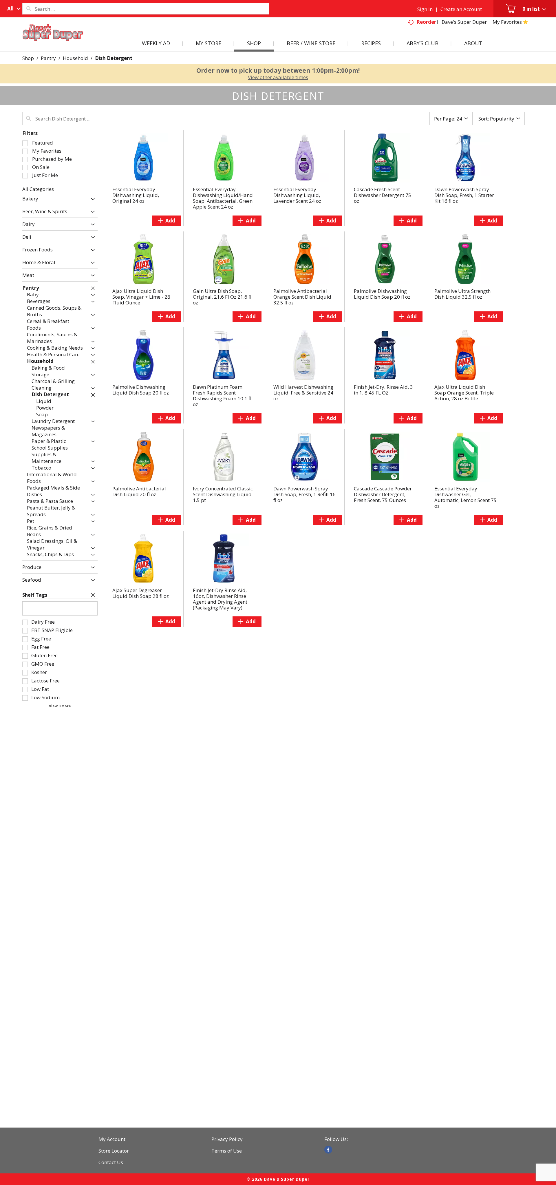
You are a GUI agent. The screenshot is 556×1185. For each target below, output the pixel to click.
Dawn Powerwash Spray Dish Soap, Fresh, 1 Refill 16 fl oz (304, 494)
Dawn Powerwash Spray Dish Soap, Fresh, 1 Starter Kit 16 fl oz (464, 195)
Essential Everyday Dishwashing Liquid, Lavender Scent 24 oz (297, 195)
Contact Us (110, 1162)
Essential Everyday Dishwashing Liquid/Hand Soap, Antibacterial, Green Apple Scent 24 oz (223, 198)
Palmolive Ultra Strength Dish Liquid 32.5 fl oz (462, 294)
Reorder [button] (426, 22)
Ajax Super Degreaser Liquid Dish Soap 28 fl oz (140, 593)
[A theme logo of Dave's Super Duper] (53, 39)
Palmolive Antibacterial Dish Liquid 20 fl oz (139, 491)
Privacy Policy (227, 1139)
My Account (111, 1139)
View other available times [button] (278, 77)
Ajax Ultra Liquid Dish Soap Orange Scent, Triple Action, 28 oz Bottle (464, 393)
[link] (328, 1150)
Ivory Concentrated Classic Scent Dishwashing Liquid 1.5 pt (223, 494)
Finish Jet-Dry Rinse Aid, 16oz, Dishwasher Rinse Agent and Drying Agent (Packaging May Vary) (220, 599)
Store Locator (113, 1151)
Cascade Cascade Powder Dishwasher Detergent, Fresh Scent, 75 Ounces (383, 494)
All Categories (38, 189)
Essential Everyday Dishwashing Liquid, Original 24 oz (135, 195)
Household (75, 58)
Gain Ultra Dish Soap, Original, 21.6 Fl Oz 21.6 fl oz (222, 297)
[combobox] (12, 8)
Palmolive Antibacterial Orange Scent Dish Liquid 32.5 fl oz (302, 297)
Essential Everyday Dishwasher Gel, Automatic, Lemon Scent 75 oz (465, 497)
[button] (91, 199)
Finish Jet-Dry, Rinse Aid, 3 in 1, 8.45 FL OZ (383, 390)
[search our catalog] (28, 8)
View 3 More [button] (60, 706)
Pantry (48, 58)
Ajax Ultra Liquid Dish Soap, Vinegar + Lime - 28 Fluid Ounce (141, 297)
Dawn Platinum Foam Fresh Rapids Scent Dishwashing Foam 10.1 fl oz (222, 396)
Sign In (425, 9)
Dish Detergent (113, 58)
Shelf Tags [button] (34, 595)
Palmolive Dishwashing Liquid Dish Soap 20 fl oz (382, 294)
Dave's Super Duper (464, 22)
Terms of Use (226, 1151)
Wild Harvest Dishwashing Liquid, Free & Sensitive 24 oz (303, 393)
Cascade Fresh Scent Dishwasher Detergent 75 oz (382, 195)
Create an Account (461, 9)
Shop (28, 58)
